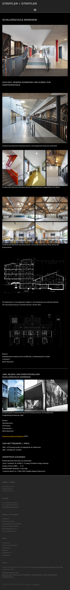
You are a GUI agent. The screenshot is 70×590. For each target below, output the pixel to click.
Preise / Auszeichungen (50, 574)
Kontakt (5, 550)
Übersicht (6, 519)
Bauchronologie (8, 521)
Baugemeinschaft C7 (9, 529)
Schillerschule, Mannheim (11, 524)
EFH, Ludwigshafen (9, 531)
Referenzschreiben (37, 574)
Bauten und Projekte (10, 545)
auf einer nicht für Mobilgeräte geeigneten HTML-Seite (47, 567)
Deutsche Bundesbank (10, 526)
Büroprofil (6, 548)
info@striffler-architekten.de (10, 507)
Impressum (6, 555)
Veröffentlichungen (7, 577)
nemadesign (35, 584)
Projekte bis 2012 (17, 574)
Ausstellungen (27, 574)
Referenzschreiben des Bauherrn (13, 436)
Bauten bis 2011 (7, 574)
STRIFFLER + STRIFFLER (19, 3)
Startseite (6, 543)
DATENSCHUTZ (7, 553)
